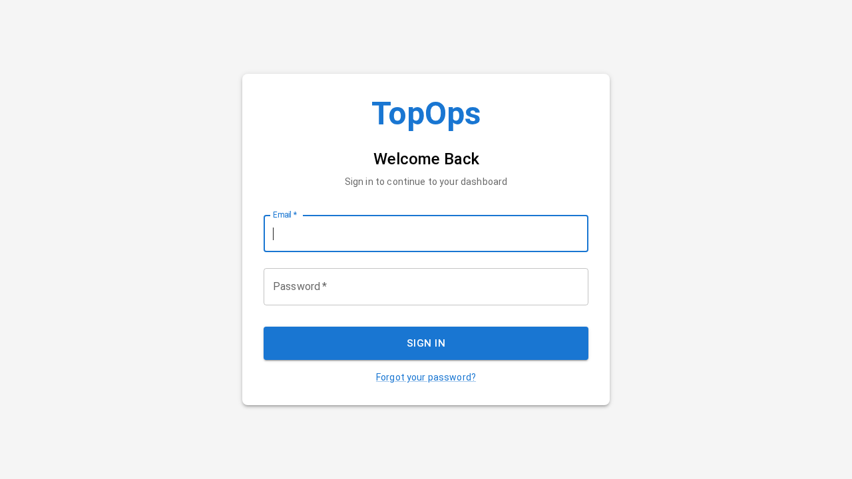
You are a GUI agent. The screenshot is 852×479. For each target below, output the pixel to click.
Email (285, 215)
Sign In (426, 343)
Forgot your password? (426, 377)
